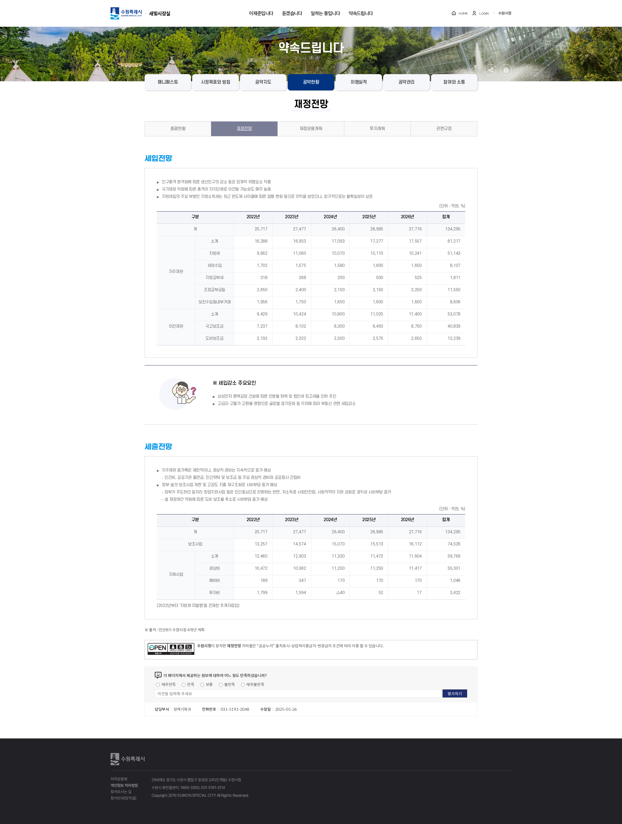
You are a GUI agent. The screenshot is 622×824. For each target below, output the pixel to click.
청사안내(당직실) (124, 798)
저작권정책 (119, 779)
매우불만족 (255, 684)
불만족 (229, 684)
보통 (209, 684)
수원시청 (504, 13)
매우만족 (169, 684)
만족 (190, 684)
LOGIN (484, 13)
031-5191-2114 (213, 787)
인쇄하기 (506, 69)
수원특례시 (128, 759)
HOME (463, 13)
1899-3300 (189, 787)
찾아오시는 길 (121, 791)
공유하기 (490, 69)
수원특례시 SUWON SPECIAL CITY (159, 13)
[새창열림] (171, 650)
